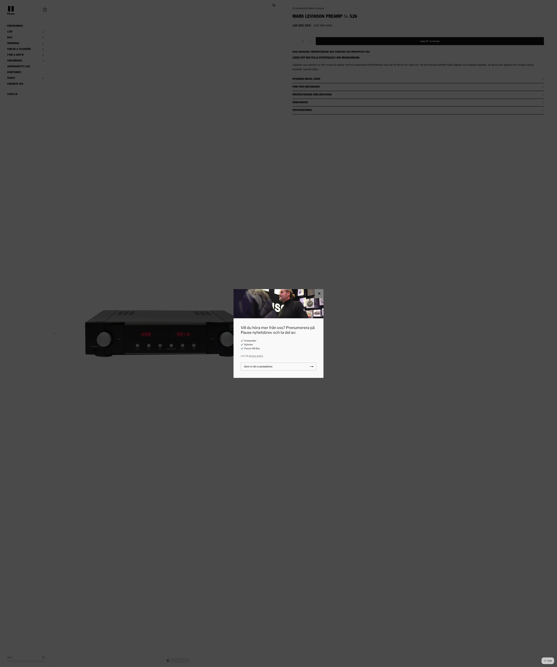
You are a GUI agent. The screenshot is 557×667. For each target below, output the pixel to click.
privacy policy (256, 356)
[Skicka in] (311, 367)
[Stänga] (319, 293)
